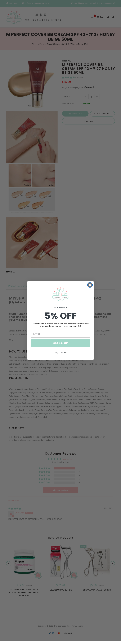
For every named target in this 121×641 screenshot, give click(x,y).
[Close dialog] (90, 284)
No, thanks (60, 352)
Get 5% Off (60, 343)
